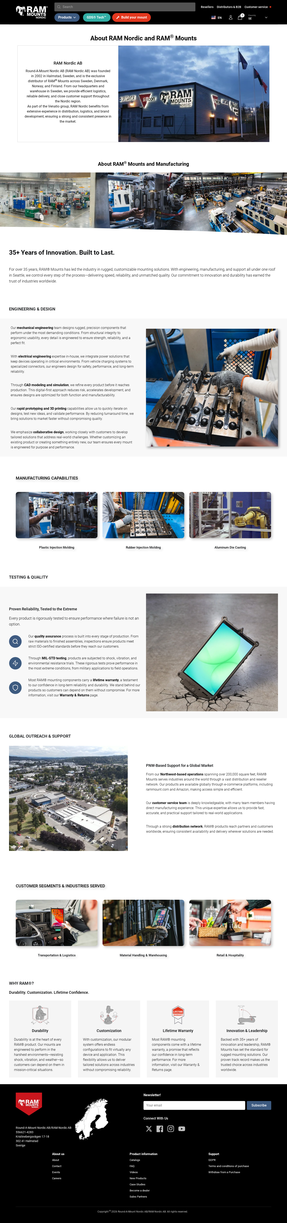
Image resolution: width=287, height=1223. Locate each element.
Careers (56, 1178)
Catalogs (135, 1160)
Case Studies (137, 1184)
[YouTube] (181, 1128)
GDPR (212, 1160)
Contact (56, 1166)
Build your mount (134, 17)
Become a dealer (140, 1190)
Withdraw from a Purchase (224, 1172)
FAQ (132, 1166)
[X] (149, 1128)
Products (65, 17)
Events (56, 1172)
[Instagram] (170, 1128)
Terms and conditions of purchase (228, 1166)
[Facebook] (160, 1128)
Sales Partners (138, 1196)
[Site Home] (32, 12)
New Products (138, 1178)
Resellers (207, 7)
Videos (134, 1172)
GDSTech (96, 17)
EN (220, 18)
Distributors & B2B (229, 7)
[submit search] (59, 6)
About (55, 1160)
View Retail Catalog (230, 940)
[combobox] (128, 6)
